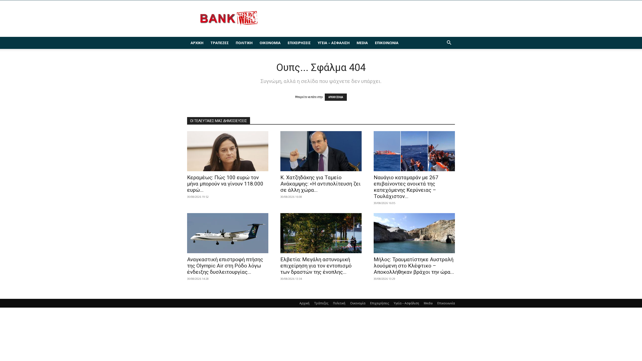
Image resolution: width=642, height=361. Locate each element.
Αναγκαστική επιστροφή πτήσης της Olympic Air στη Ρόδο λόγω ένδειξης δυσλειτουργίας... (225, 265)
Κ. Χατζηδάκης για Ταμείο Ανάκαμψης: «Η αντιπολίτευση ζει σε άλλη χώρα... (320, 183)
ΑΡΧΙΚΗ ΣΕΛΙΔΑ (336, 97)
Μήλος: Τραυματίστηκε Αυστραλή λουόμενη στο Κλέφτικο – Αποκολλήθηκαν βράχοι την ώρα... (414, 265)
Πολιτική (244, 42)
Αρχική (197, 42)
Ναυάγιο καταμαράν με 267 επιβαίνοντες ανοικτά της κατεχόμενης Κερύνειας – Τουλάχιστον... (406, 186)
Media (362, 42)
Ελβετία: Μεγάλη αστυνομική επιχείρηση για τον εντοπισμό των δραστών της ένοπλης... (316, 265)
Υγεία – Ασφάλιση (334, 42)
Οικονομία (270, 42)
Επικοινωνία (386, 42)
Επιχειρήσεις (299, 42)
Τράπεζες (219, 42)
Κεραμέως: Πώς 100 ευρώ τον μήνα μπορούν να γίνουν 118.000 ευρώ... (225, 183)
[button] (449, 43)
